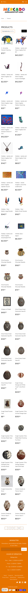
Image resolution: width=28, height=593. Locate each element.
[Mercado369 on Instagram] (22, 582)
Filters (24, 31)
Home (2, 18)
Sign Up (24, 549)
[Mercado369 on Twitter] (17, 582)
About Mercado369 (19, 575)
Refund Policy (13, 577)
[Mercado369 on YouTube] (25, 582)
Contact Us (10, 575)
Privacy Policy (5, 577)
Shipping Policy (21, 577)
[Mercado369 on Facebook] (20, 582)
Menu (4, 2)
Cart (25, 2)
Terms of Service (13, 579)
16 (19, 528)
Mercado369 (14, 587)
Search (5, 575)
